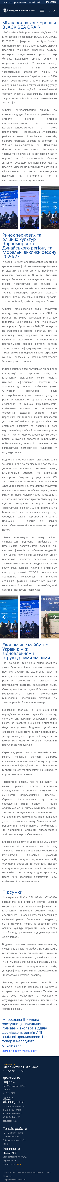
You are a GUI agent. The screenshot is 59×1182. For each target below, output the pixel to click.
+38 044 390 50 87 (12, 1113)
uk (50, 10)
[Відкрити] (42, 10)
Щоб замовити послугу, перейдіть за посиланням (15, 1160)
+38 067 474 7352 (12, 1117)
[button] (23, 226)
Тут (17, 1164)
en (54, 10)
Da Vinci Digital (19, 1179)
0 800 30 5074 (13, 1071)
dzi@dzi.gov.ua (10, 1120)
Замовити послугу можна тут (19, 1050)
